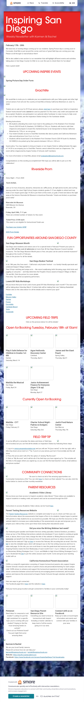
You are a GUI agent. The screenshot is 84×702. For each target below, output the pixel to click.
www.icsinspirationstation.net (24, 449)
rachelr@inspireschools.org (37, 652)
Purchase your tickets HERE (16, 227)
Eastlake (9, 295)
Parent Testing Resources (18, 514)
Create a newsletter (21, 696)
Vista (8, 309)
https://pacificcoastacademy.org (24, 655)
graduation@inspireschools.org (52, 156)
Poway (8, 302)
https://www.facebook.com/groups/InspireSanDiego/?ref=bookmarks (39, 657)
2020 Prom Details (12, 232)
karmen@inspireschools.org (16, 652)
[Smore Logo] (15, 3)
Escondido (9, 304)
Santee (8, 299)
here (40, 479)
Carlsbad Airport (12, 307)
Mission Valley (11, 297)
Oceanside (9, 312)
